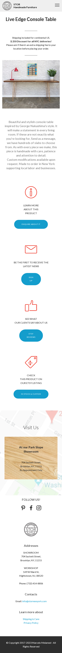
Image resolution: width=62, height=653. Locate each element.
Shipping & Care (31, 619)
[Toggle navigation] (57, 5)
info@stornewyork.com (34, 601)
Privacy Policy (31, 622)
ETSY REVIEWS (31, 335)
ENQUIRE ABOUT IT (31, 224)
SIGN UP (31, 279)
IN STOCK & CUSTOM (31, 394)
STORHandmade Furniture (25, 6)
